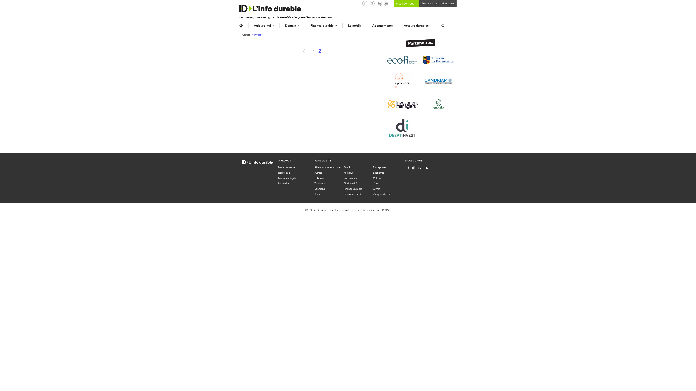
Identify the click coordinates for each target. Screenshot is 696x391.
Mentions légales (287, 178)
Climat (376, 189)
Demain (290, 26)
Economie (378, 173)
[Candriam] (438, 81)
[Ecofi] (402, 60)
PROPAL (385, 210)
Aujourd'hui (262, 26)
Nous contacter (287, 167)
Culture (377, 178)
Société (318, 194)
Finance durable (322, 26)
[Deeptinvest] (402, 128)
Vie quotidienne (382, 194)
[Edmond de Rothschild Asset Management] (438, 60)
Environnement (352, 194)
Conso (376, 183)
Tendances (320, 183)
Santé (347, 167)
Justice (318, 173)
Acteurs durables (416, 26)
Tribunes (319, 178)
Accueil (241, 25)
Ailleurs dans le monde (327, 167)
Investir (258, 35)
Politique (349, 173)
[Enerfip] (438, 104)
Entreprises (379, 167)
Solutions (319, 189)
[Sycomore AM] (402, 81)
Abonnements (382, 26)
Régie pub (284, 173)
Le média (354, 26)
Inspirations (350, 178)
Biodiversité (350, 183)
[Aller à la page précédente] (304, 51)
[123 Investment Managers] (402, 104)
